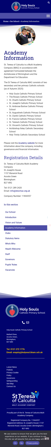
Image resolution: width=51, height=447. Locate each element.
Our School (14, 21)
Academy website (26, 143)
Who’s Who (10, 244)
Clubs (7, 233)
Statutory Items (12, 238)
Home (5, 21)
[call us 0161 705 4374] (23, 322)
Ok (15, 443)
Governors (10, 259)
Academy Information (15, 228)
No (21, 443)
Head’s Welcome (12, 249)
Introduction (10, 217)
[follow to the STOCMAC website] (25, 398)
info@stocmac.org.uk (20, 191)
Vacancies (10, 270)
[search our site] (49, 3)
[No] (47, 438)
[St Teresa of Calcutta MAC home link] (25, 6)
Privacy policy (32, 443)
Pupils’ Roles (11, 265)
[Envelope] (27, 322)
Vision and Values (13, 222)
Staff (7, 254)
